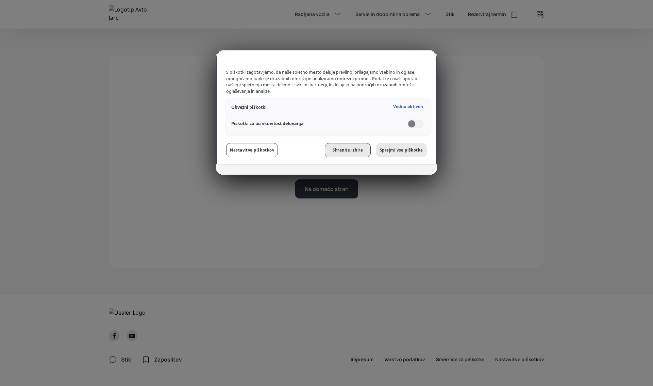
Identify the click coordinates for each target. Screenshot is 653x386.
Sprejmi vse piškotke (401, 150)
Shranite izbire (348, 150)
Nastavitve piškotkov (252, 150)
